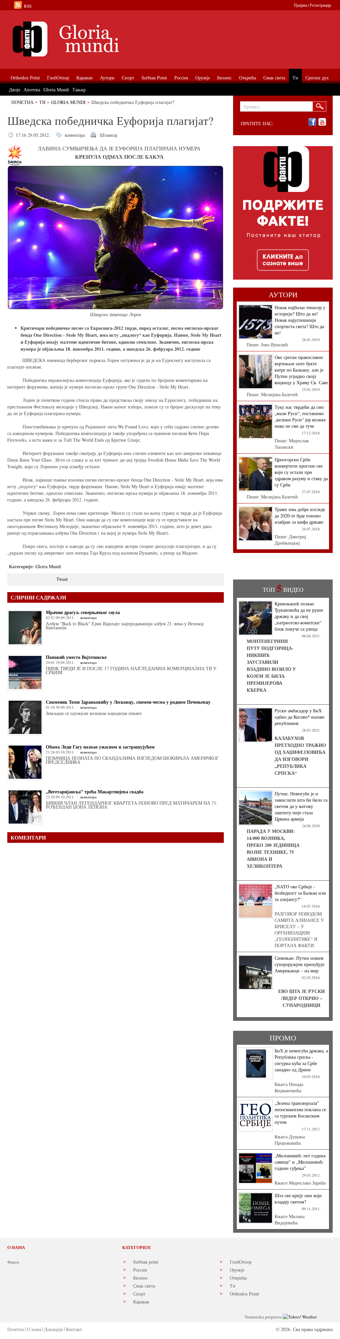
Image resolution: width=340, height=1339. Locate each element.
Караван (141, 1301)
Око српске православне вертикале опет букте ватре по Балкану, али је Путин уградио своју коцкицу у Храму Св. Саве (301, 370)
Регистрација (320, 5)
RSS (28, 6)
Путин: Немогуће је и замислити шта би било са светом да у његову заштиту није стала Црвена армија (301, 806)
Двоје (14, 89)
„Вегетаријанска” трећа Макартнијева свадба (94, 791)
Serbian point (145, 1262)
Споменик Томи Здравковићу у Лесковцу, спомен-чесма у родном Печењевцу (128, 701)
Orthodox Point (244, 1294)
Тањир (79, 89)
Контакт (74, 1329)
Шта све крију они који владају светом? (298, 1198)
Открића (238, 1278)
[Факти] (82, 39)
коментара (75, 135)
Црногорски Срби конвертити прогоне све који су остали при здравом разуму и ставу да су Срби (301, 472)
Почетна (22, 102)
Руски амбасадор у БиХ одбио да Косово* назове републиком (299, 716)
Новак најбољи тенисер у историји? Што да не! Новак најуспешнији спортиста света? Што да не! (300, 320)
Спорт (139, 1294)
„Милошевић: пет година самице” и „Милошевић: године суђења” (300, 1161)
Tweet (62, 579)
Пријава (300, 5)
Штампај (108, 135)
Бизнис (140, 1278)
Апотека (32, 89)
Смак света (144, 1286)
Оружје (237, 1270)
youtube (322, 122)
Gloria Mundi (68, 102)
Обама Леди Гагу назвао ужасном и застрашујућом (100, 746)
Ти (42, 102)
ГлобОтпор (241, 1262)
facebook (312, 122)
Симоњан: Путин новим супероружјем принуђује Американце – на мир (299, 964)
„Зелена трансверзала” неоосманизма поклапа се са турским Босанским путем (300, 1112)
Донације (53, 1329)
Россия (140, 1270)
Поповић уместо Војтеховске (76, 657)
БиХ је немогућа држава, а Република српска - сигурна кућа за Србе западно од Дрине (301, 1060)
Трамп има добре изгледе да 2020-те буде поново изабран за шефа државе (300, 515)
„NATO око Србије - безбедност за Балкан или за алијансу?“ (300, 892)
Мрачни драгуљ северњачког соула (83, 612)
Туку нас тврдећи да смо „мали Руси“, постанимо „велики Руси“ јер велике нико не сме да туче (300, 416)
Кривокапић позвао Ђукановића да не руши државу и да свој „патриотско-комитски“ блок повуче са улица (299, 616)
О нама (34, 1329)
